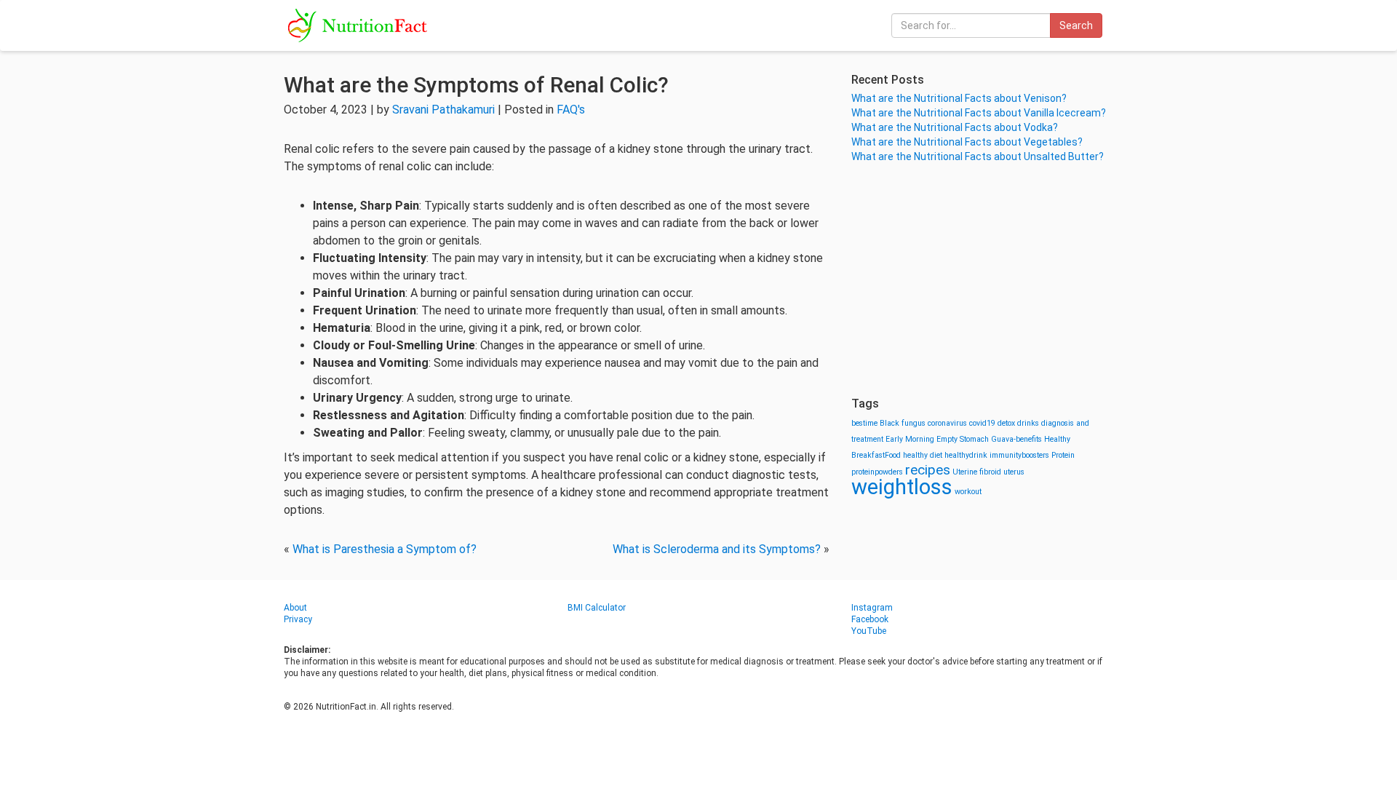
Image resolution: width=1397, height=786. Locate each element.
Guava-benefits (1016, 439)
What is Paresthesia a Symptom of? (384, 549)
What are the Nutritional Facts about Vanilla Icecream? (978, 113)
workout (968, 491)
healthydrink (965, 455)
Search (1076, 25)
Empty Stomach (962, 439)
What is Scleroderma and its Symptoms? (717, 549)
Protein (1063, 455)
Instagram (872, 608)
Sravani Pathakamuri (443, 109)
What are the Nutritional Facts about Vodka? (954, 127)
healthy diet (922, 455)
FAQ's (571, 109)
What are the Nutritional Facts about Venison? (959, 98)
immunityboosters (1019, 455)
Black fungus (903, 423)
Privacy (298, 619)
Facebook (869, 619)
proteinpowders (877, 472)
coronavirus (947, 423)
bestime (864, 423)
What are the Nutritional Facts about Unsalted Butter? (977, 156)
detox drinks (1018, 423)
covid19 (982, 423)
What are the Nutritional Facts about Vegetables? (967, 142)
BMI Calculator (597, 608)
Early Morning (909, 439)
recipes (927, 469)
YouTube (868, 631)
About (295, 608)
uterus (1013, 472)
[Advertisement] (982, 280)
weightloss (901, 487)
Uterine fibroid (976, 472)
